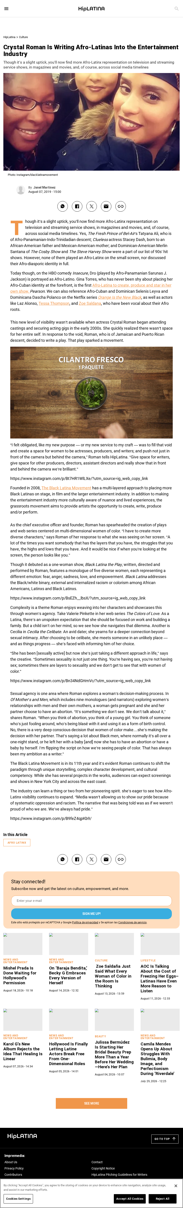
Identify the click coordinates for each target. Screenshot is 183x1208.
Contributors (13, 1174)
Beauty (100, 1036)
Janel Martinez (44, 187)
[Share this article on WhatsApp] (62, 206)
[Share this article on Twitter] (91, 206)
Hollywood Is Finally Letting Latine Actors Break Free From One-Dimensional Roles (68, 1053)
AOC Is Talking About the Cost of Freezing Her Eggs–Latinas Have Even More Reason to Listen (160, 978)
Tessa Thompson (54, 303)
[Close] (176, 1186)
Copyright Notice (103, 1168)
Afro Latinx (17, 842)
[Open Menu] (6, 9)
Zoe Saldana (90, 303)
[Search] (177, 9)
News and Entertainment (15, 961)
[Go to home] (22, 1136)
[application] (91, 392)
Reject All (162, 1198)
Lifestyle (148, 960)
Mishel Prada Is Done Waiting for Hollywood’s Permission (19, 975)
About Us (10, 1162)
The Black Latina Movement (66, 488)
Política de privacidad (85, 922)
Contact (97, 1162)
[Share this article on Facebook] (77, 206)
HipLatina (9, 37)
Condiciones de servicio (132, 922)
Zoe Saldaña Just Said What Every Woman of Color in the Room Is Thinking (113, 976)
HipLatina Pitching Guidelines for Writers (119, 1174)
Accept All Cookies (129, 1198)
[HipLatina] (91, 8)
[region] (91, 1193)
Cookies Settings (18, 1198)
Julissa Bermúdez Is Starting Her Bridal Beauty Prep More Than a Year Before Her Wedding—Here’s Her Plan (114, 1054)
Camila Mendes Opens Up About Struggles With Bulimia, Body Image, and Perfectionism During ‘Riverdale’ (158, 1058)
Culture (23, 37)
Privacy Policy (14, 1168)
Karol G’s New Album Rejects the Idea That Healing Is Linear (22, 1051)
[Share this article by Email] (106, 206)
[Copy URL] (120, 206)
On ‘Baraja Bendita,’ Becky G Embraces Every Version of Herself (68, 975)
